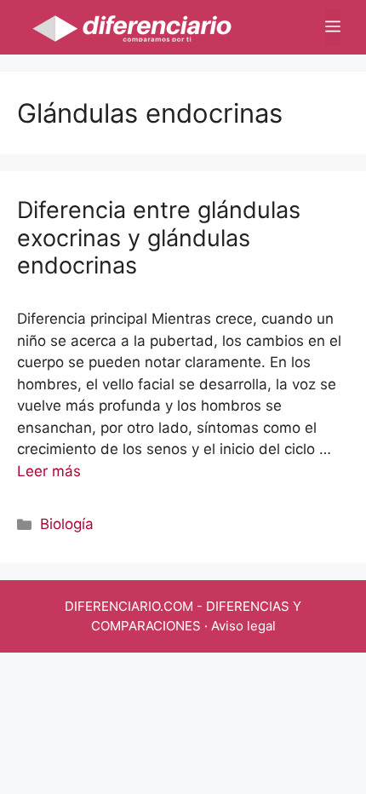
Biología (67, 523)
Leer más (49, 471)
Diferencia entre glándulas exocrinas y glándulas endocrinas (158, 237)
